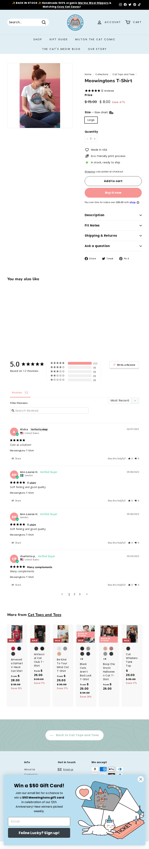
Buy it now (113, 193)
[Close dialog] (141, 779)
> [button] (87, 594)
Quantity (91, 132)
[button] (130, 458)
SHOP (37, 39)
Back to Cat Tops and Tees (77, 735)
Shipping (90, 171)
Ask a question (97, 246)
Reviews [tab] (17, 392)
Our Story (97, 49)
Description (94, 215)
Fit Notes (92, 225)
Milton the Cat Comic (95, 39)
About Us (29, 769)
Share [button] (18, 458)
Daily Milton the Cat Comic (90, 3)
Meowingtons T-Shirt (22, 450)
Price (88, 95)
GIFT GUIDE (58, 39)
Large (91, 120)
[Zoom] (39, 95)
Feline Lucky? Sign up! (39, 832)
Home (88, 74)
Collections (101, 74)
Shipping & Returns (101, 235)
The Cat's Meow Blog (61, 49)
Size (97, 112)
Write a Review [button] (126, 364)
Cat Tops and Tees (123, 74)
